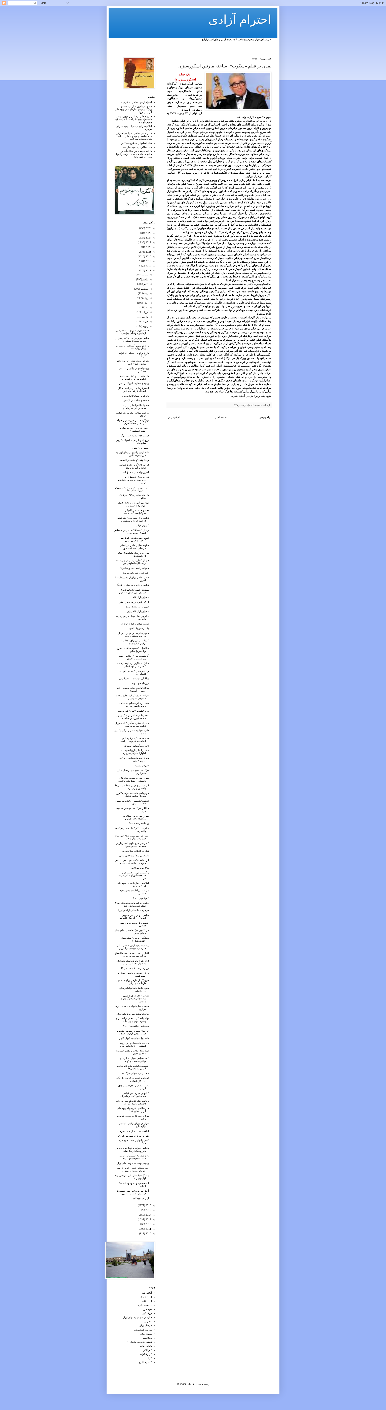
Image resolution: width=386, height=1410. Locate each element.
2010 (148, 1233)
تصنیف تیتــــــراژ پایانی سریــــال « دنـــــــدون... (132, 802)
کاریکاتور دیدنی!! (140, 898)
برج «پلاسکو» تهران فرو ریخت (133, 710)
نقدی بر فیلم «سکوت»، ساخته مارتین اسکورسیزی (133, 704)
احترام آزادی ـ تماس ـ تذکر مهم (136, 102)
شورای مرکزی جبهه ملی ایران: (133, 1135)
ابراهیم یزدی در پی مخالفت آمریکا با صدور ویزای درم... (132, 787)
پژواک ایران (146, 1346)
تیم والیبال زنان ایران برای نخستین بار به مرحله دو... (135, 406)
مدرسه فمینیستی (143, 1329)
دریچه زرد (147, 1309)
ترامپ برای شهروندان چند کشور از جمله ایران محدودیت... (132, 519)
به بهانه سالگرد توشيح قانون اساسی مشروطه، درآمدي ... (133, 739)
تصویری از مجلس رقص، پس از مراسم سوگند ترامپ (133, 634)
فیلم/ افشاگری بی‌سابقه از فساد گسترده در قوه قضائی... (133, 665)
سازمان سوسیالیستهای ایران (137, 1317)
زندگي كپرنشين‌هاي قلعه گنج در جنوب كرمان (133, 759)
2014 (148, 1214)
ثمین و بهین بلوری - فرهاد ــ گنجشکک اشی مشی (135, 539)
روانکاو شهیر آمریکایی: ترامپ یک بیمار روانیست (132, 347)
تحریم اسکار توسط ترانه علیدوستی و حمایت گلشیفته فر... (133, 480)
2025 (148, 233)
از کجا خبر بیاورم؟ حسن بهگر (134, 602)
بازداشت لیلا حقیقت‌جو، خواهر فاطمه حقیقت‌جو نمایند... (134, 1157)
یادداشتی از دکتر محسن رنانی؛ (133, 855)
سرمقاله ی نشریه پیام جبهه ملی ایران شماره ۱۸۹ (133, 1110)
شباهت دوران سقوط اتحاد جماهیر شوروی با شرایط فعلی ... (132, 1149)
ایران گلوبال (146, 1301)
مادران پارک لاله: (140, 597)
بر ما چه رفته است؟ (139, 823)
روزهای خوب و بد (140, 683)
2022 (148, 247)
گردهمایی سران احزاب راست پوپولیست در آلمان (134, 657)
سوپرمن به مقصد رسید (137, 606)
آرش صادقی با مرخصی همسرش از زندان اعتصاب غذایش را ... (132, 1192)
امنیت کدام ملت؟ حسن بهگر (134, 435)
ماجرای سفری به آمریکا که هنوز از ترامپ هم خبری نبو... (132, 724)
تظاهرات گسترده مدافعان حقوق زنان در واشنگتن (133, 649)
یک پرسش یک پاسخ (139, 628)
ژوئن (145, 303)
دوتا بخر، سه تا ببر (140, 867)
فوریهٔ (145, 321)
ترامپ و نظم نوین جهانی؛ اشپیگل (132, 585)
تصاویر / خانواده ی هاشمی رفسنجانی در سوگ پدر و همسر (135, 998)
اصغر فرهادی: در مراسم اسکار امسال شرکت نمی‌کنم (133, 389)
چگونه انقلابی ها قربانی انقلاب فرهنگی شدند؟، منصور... (134, 547)
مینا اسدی (147, 1338)
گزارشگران (146, 1354)
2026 (148, 228)
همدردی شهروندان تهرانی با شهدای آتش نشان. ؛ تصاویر (134, 591)
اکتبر (145, 284)
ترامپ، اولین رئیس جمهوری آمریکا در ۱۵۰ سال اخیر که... (133, 916)
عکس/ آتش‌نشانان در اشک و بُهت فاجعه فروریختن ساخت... (132, 717)
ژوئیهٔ (145, 298)
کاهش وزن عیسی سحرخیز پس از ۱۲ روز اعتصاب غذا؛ (132, 489)
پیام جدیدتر (265, 417)
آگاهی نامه (147, 1292)
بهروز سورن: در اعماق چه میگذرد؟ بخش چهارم (136, 817)
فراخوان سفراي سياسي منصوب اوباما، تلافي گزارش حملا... (133, 1032)
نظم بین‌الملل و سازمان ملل (135, 851)
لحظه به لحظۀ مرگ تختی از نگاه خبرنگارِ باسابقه (132, 1079)
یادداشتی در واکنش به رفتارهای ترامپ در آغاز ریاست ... (133, 377)
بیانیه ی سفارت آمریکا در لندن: (133, 383)
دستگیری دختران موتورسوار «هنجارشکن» (135, 939)
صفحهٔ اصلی (221, 417)
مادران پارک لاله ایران (138, 611)
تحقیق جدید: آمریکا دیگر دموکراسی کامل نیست (136, 511)
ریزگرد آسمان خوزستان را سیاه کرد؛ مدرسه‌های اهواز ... (133, 422)
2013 (148, 1219)
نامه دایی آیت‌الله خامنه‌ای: (136, 745)
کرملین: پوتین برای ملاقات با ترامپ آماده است (135, 642)
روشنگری (147, 1313)
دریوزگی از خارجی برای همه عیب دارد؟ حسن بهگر (132, 982)
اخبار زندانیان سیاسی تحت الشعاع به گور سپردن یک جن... (132, 954)
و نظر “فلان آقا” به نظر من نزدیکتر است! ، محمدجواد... (132, 531)
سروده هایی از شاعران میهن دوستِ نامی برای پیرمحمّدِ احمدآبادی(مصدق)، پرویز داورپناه (133, 119)
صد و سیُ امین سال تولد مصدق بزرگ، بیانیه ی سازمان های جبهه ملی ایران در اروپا (133, 109)
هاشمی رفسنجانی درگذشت (135, 1073)
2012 (148, 1224)
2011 (148, 1229)
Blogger (181, 1384)
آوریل (145, 312)
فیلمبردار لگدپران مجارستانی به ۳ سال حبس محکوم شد (132, 904)
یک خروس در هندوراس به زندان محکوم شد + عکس (133, 362)
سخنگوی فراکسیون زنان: (136, 1026)
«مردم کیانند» (142, 765)
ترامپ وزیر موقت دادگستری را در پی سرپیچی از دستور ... (132, 339)
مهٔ (146, 307)
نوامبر (145, 279)
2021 (148, 251)
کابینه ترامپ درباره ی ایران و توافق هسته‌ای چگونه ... (134, 1059)
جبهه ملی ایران (144, 1305)
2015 (148, 1210)
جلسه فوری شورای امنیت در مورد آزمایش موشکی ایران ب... (132, 332)
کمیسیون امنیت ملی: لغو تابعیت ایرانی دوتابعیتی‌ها (133, 1067)
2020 (148, 256)
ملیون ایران (146, 1333)
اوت (146, 293)
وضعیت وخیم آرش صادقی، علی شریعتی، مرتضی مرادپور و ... (133, 947)
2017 (148, 270)
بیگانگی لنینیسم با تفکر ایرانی (134, 678)
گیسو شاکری (145, 1362)
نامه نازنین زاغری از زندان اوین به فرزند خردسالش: (132, 454)
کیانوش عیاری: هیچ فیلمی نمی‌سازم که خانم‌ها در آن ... (133, 1094)
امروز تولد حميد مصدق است (135, 472)
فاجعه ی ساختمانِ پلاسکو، (136, 400)
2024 (148, 237)
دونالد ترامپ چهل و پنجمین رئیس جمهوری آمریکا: (132, 689)
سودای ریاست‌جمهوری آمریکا (134, 568)
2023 (148, 242)
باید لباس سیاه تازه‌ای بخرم (135, 395)
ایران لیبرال (146, 1297)
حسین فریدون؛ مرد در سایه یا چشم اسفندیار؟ (134, 429)
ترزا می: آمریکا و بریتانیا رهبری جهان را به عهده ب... (133, 504)
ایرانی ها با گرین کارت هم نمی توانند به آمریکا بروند (134, 466)
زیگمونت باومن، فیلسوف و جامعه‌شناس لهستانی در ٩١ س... (133, 875)
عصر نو (148, 1321)
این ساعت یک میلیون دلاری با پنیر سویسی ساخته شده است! (132, 861)
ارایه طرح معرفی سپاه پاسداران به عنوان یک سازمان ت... (132, 962)
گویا (150, 1358)
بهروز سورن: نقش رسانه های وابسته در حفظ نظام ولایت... (133, 779)
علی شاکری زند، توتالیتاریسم (137, 147)
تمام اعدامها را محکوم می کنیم (136, 143)
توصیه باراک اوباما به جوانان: (135, 623)
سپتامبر (144, 288)
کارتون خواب (142, 525)
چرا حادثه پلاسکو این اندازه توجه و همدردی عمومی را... (132, 697)
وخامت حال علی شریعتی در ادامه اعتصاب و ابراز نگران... (132, 1102)
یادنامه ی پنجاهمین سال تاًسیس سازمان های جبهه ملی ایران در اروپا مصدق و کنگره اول (134, 154)
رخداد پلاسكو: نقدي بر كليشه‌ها (134, 460)
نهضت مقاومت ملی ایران (139, 1342)
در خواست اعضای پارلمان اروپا (133, 910)
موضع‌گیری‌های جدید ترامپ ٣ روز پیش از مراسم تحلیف (132, 794)
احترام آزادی (239, 19)
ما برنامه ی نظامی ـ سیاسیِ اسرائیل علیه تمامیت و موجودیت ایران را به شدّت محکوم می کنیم (134, 136)
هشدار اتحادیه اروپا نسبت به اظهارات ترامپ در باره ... (135, 752)
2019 (148, 261)
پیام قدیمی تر (174, 417)
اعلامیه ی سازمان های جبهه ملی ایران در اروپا (133, 884)
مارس (145, 317)
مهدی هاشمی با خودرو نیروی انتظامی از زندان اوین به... (134, 1044)
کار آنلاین (147, 1350)
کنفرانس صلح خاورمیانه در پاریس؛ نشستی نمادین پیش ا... (132, 845)
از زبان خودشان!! (140, 1198)
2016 (148, 1205)
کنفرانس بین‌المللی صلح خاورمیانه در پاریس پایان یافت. (132, 837)
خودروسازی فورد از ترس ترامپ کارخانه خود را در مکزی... (133, 1169)
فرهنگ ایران (145, 1325)
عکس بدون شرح (140, 447)
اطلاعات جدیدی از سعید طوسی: (133, 1131)
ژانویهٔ (145, 326)
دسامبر (144, 274)
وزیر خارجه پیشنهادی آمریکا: (135, 968)
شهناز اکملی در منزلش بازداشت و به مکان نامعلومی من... (132, 562)
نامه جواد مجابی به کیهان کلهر (134, 1038)
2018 (148, 266)
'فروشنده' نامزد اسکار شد (136, 572)
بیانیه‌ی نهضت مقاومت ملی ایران (132, 1013)
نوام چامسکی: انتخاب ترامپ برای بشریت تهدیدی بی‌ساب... (132, 1020)
